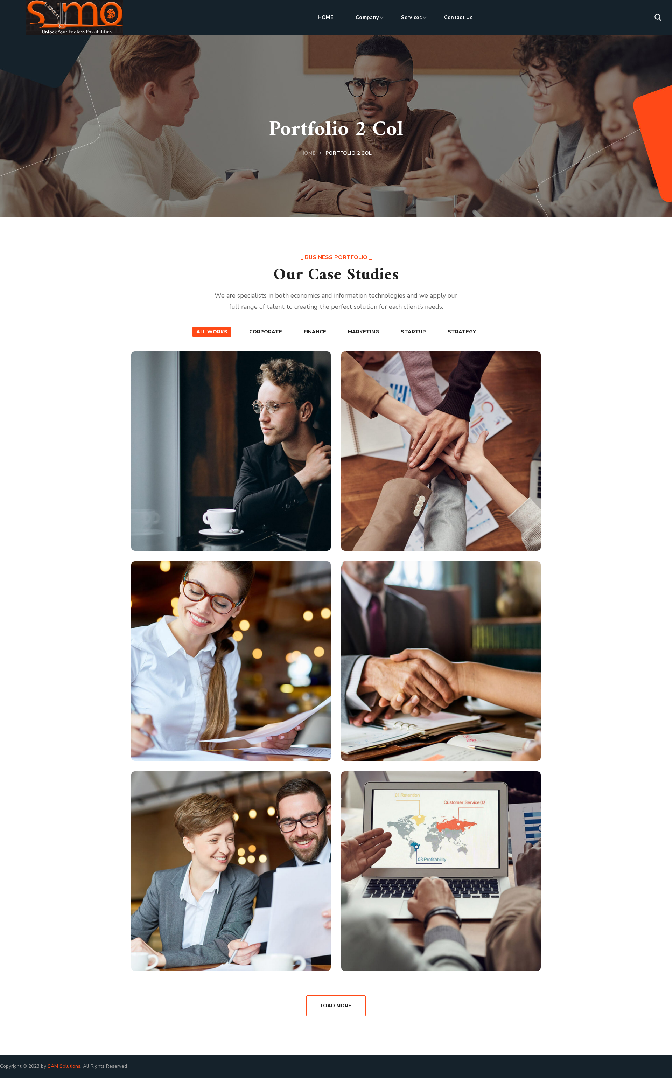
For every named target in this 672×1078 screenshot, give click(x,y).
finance (315, 331)
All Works (211, 331)
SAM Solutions (64, 1066)
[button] (658, 17)
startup (413, 331)
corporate (265, 331)
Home (307, 153)
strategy (462, 331)
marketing (363, 331)
